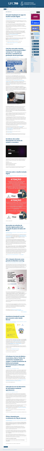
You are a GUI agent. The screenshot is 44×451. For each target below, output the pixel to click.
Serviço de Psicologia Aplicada (34, 61)
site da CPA (20, 126)
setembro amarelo (14, 322)
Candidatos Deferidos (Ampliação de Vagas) (12, 42)
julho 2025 (32, 71)
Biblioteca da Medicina (33, 58)
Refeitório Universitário (33, 60)
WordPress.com (15, 449)
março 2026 (32, 66)
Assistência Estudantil (19, 18)
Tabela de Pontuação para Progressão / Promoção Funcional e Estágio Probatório (37, 33)
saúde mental (10, 322)
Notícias (22, 18)
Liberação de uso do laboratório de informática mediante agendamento (15, 388)
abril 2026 (32, 65)
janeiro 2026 (32, 67)
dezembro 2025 (32, 68)
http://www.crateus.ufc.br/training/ (16, 309)
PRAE (8, 322)
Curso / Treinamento (19, 262)
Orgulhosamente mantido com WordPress (6, 449)
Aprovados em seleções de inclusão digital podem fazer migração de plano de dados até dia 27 (15, 227)
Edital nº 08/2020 (22, 235)
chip (8, 420)
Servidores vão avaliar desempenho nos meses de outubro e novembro (14, 140)
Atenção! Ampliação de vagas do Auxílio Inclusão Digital (16, 15)
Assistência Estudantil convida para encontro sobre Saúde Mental (15, 318)
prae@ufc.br (22, 254)
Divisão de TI (32, 59)
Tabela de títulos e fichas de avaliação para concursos (37, 37)
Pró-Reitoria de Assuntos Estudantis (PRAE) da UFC (13, 254)
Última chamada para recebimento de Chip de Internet (16, 417)
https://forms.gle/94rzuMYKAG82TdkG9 (14, 39)
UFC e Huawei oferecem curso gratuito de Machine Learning (15, 260)
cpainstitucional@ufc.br (10, 128)
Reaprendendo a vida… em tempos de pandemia (15, 343)
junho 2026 (32, 64)
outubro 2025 (32, 69)
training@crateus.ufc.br (20, 310)
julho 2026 (32, 63)
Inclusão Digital (10, 420)
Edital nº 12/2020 (10, 236)
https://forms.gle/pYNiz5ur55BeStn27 (13, 34)
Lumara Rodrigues (14, 18)
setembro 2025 (32, 70)
